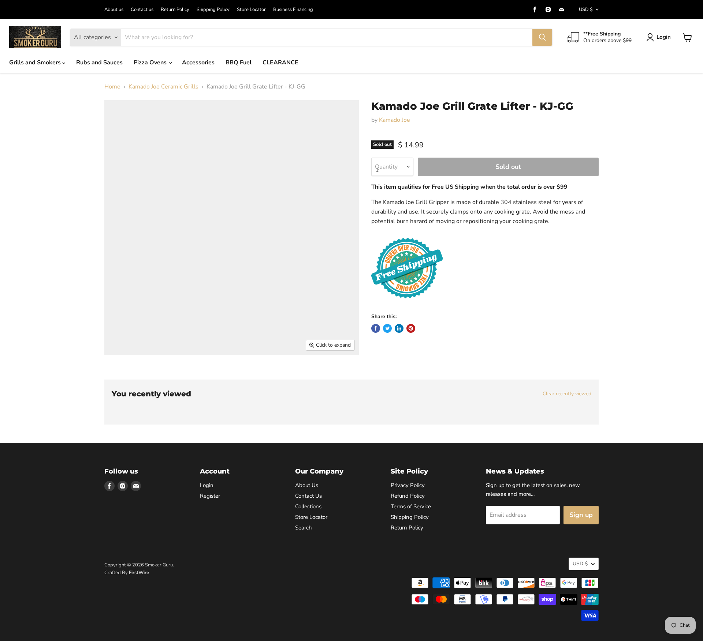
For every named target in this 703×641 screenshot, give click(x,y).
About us (113, 9)
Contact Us (308, 495)
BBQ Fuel (239, 63)
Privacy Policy (408, 485)
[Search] (542, 37)
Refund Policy (408, 495)
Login (663, 37)
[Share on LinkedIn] (399, 328)
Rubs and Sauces (99, 63)
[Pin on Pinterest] (410, 328)
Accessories (198, 63)
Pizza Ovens (151, 63)
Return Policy (175, 9)
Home (112, 86)
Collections (308, 506)
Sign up (581, 514)
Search (303, 527)
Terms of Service (411, 506)
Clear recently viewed (567, 394)
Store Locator (251, 9)
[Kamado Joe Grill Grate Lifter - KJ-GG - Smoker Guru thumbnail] (118, 375)
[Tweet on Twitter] (387, 328)
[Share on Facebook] (375, 328)
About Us (306, 485)
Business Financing (293, 9)
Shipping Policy (213, 9)
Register (210, 495)
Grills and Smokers (35, 63)
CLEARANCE (280, 63)
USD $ (586, 9)
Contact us (142, 9)
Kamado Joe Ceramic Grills (163, 86)
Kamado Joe (394, 120)
